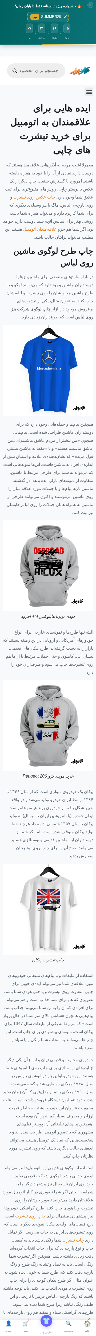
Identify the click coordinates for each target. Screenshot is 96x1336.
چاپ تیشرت (73, 1240)
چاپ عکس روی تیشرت (34, 197)
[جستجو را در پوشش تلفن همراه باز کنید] (36, 71)
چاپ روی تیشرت (30, 1216)
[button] (89, 91)
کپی (35, 16)
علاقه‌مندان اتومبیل (40, 229)
